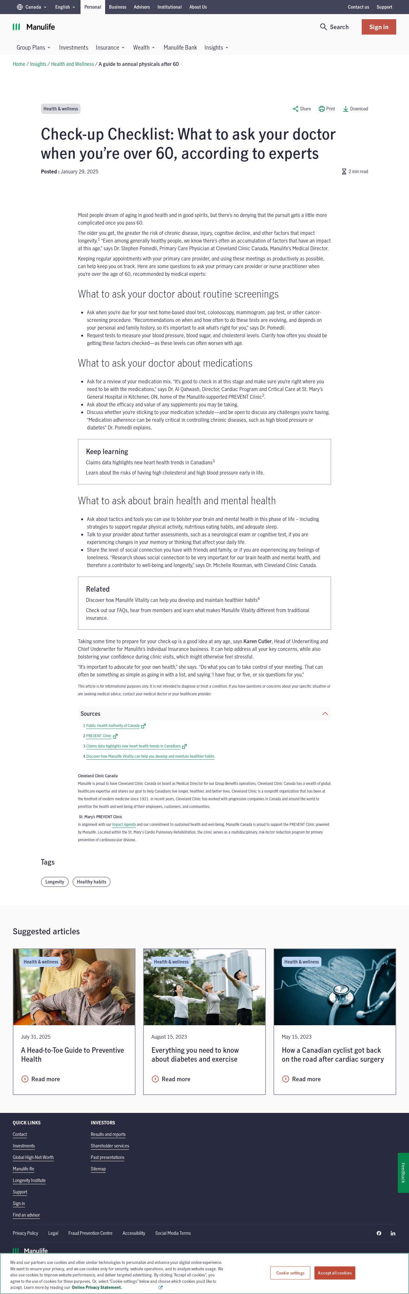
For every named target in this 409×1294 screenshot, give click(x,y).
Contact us (358, 7)
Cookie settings (290, 1273)
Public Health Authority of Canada (116, 725)
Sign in (379, 27)
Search (339, 27)
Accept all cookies (334, 1273)
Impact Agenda (124, 824)
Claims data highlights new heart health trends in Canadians (136, 745)
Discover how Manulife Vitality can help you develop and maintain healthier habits (150, 756)
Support (384, 7)
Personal (92, 7)
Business (117, 7)
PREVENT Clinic (102, 735)
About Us (198, 7)
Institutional (170, 7)
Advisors (142, 7)
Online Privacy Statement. (115, 1287)
